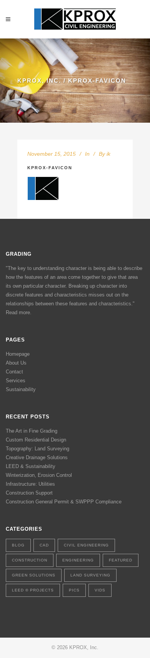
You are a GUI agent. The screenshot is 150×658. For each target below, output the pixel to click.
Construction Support (29, 493)
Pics (74, 590)
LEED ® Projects (33, 590)
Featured (120, 560)
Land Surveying (90, 575)
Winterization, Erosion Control (39, 475)
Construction (29, 560)
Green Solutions (33, 575)
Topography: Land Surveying (37, 448)
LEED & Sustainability (30, 466)
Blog (18, 545)
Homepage (18, 354)
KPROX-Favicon (49, 167)
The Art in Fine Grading (31, 431)
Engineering (78, 560)
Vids (100, 590)
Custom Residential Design (36, 440)
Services (15, 380)
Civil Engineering (86, 545)
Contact (14, 372)
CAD (44, 545)
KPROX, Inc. (39, 80)
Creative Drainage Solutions (37, 457)
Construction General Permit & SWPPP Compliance (64, 502)
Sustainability (21, 389)
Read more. (19, 312)
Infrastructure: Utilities (30, 484)
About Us (16, 363)
